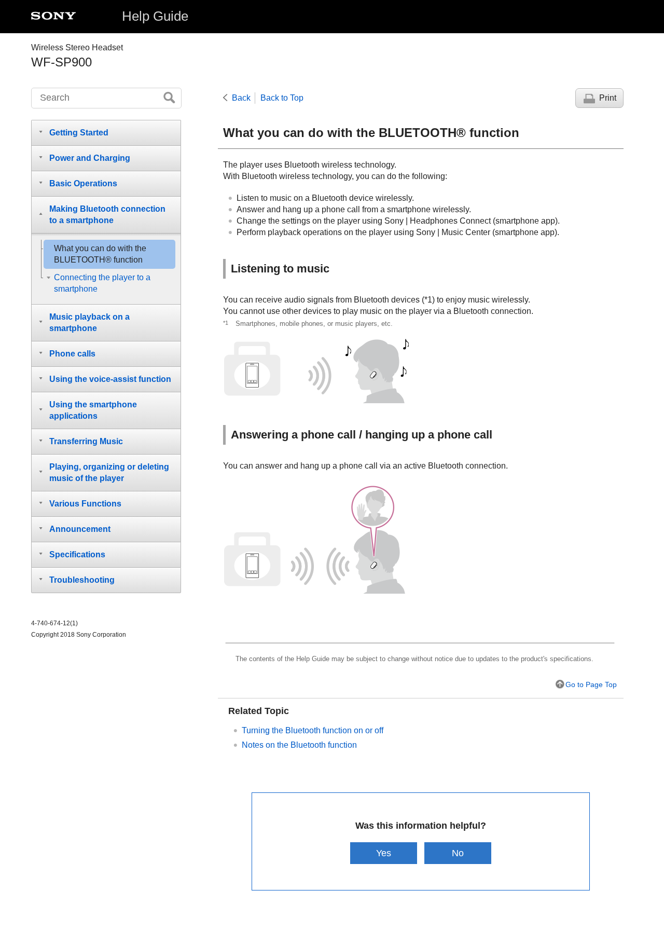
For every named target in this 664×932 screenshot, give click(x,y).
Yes (383, 852)
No (458, 852)
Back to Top (281, 97)
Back (241, 97)
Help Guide (155, 16)
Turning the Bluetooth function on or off (312, 730)
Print (607, 97)
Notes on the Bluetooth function (299, 745)
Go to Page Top (591, 684)
